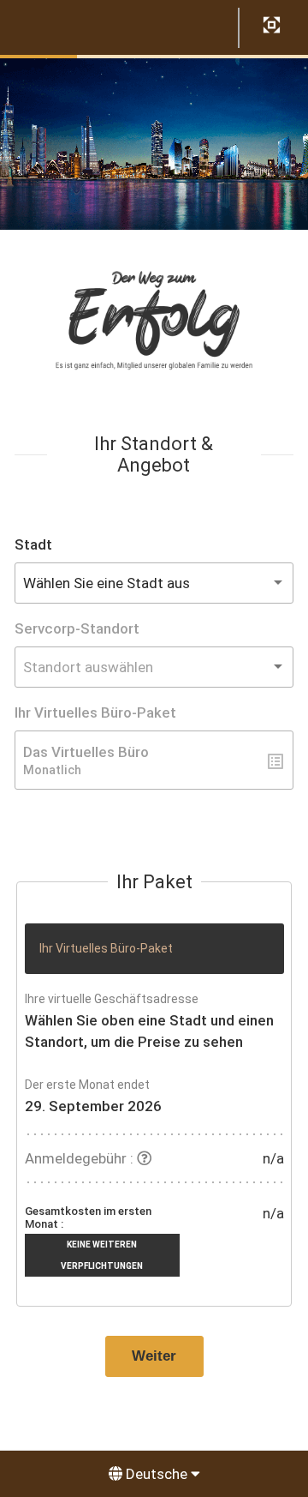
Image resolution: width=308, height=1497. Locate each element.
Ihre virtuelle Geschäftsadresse (111, 999)
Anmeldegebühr (76, 1158)
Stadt (33, 544)
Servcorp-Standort (77, 628)
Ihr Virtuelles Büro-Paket (95, 712)
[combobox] (154, 583)
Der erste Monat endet (87, 1084)
